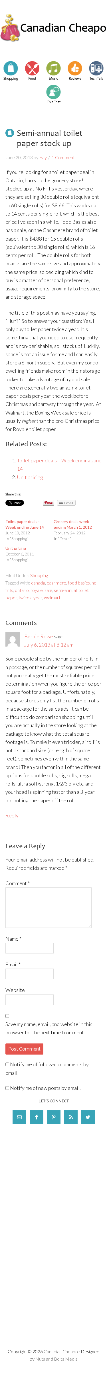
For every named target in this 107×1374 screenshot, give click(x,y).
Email (13, 964)
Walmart (52, 597)
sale (48, 590)
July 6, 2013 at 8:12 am (48, 644)
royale (37, 590)
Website (15, 990)
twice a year (30, 597)
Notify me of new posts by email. (45, 1088)
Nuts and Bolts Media (56, 1358)
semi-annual (65, 590)
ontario (22, 590)
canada (38, 582)
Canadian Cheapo (53, 28)
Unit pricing (30, 477)
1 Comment (63, 157)
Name (13, 939)
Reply (12, 815)
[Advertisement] (53, 1180)
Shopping (39, 575)
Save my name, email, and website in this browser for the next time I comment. (48, 1028)
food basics (79, 582)
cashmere (56, 582)
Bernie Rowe (38, 636)
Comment (17, 883)
